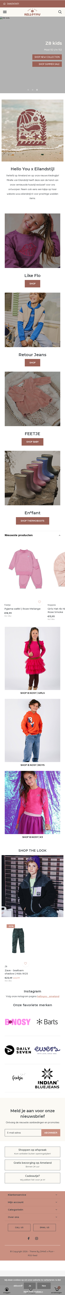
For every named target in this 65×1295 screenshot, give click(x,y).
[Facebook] (29, 1238)
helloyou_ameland (48, 996)
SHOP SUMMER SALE (15, 57)
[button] (4, 12)
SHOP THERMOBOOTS (32, 520)
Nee (44, 1286)
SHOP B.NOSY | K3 (32, 837)
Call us (19, 1227)
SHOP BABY (32, 441)
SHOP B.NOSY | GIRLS (32, 692)
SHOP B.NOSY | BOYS (32, 764)
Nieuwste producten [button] (19, 535)
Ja (30, 1286)
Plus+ (51, 1251)
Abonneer (50, 1132)
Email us (44, 1227)
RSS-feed (32, 1255)
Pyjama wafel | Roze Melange (22, 608)
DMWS (43, 1251)
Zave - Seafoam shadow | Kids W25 (16, 972)
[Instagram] (36, 1238)
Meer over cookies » (33, 1291)
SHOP (33, 283)
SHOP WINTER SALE (15, 64)
